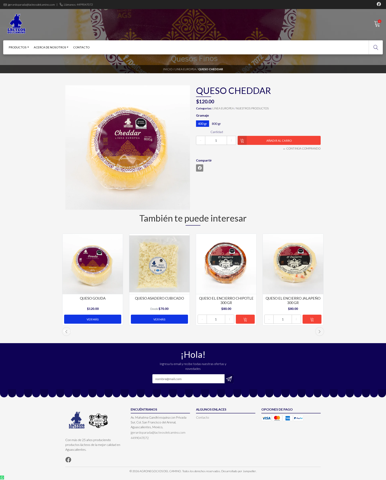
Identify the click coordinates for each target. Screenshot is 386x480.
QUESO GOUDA (93, 298)
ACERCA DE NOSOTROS (50, 47)
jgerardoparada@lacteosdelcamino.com (31, 4)
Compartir (204, 160)
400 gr (202, 123)
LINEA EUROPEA (185, 69)
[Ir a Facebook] (379, 4)
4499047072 (140, 438)
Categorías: (204, 108)
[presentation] (66, 331)
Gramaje (202, 115)
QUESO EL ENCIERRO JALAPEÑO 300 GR (293, 300)
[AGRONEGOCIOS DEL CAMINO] (98, 24)
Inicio (167, 69)
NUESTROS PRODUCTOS (252, 108)
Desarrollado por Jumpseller (238, 471)
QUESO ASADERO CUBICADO (159, 298)
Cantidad (216, 132)
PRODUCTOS (18, 47)
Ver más (93, 319)
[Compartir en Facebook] (199, 168)
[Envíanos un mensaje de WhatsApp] (2, 477)
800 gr (216, 123)
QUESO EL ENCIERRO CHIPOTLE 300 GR (226, 300)
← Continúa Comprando (302, 148)
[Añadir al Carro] (245, 319)
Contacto (81, 47)
